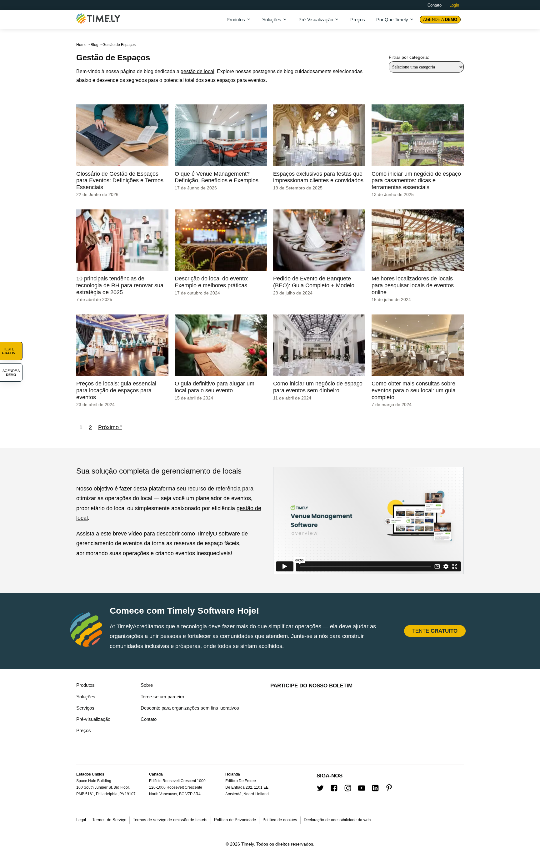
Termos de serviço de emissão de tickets (170, 819)
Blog (94, 45)
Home (81, 45)
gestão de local (197, 71)
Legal (81, 819)
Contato (435, 5)
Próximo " (110, 427)
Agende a (440, 19)
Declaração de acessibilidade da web (337, 819)
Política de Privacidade (235, 819)
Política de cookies (279, 819)
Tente (435, 631)
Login (454, 5)
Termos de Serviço (109, 819)
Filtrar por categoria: (409, 57)
